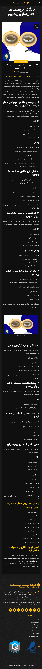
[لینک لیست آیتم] (34, 619)
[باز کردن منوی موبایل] (39, 3)
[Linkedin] (26, 610)
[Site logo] (21, 3)
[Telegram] (14, 610)
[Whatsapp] (18, 610)
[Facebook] (38, 610)
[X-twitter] (34, 610)
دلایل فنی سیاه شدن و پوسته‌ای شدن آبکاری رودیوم (21, 66)
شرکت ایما (17, 666)
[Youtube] (10, 610)
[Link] (22, 610)
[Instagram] (30, 610)
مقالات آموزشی (18, 61)
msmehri (22, 72)
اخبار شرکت (24, 61)
